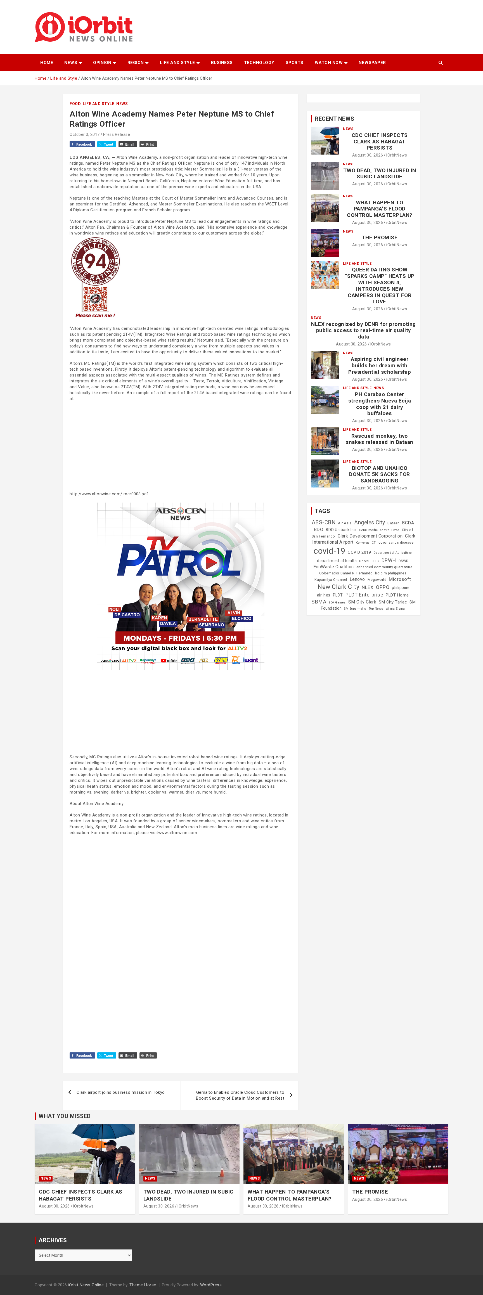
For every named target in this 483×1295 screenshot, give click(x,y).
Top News (376, 608)
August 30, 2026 (367, 155)
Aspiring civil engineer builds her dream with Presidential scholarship (379, 365)
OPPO (382, 587)
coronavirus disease (396, 542)
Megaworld (377, 580)
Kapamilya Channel (330, 580)
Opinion (102, 62)
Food (75, 103)
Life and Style (177, 62)
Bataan (393, 523)
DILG (375, 561)
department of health (337, 560)
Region (135, 62)
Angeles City (369, 522)
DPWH (389, 560)
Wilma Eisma (395, 608)
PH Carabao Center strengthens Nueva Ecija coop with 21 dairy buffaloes (379, 403)
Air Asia (345, 523)
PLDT (338, 595)
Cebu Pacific (368, 530)
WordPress (211, 1284)
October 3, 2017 (85, 134)
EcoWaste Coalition (333, 566)
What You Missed (65, 1116)
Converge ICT (366, 542)
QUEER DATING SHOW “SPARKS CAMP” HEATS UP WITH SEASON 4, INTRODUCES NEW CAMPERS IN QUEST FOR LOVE (380, 285)
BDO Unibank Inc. (341, 529)
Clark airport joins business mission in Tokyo (121, 1092)
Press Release (116, 134)
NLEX (367, 587)
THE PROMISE (380, 237)
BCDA (408, 522)
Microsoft (400, 579)
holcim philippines (390, 573)
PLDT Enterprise (364, 595)
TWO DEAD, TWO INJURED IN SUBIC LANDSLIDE (379, 173)
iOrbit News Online (86, 1284)
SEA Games (337, 602)
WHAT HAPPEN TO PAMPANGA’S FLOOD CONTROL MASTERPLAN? (379, 209)
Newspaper (372, 62)
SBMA (318, 602)
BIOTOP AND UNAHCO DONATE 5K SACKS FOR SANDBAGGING (379, 474)
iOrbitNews (396, 155)
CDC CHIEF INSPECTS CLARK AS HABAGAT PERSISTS (380, 141)
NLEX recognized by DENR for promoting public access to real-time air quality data (363, 330)
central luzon (389, 530)
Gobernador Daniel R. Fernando (346, 573)
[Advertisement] (180, 446)
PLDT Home (397, 595)
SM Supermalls (355, 608)
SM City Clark (362, 602)
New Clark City (338, 586)
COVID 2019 (359, 552)
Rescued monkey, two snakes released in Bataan (379, 439)
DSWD (404, 561)
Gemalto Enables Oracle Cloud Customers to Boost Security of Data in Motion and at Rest (240, 1095)
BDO (319, 529)
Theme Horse (142, 1284)
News (70, 62)
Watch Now (329, 62)
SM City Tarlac (393, 602)
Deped (364, 561)
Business (222, 62)
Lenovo (357, 579)
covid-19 (329, 551)
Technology (259, 62)
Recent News (334, 118)
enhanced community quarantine (384, 567)
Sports (295, 62)
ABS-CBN (324, 522)
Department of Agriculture (392, 553)
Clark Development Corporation (370, 536)
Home (46, 62)
